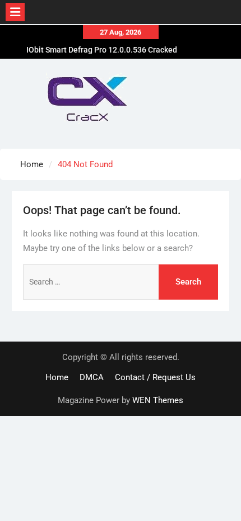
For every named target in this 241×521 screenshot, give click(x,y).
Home (56, 377)
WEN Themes (157, 400)
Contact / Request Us (155, 377)
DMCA (92, 377)
